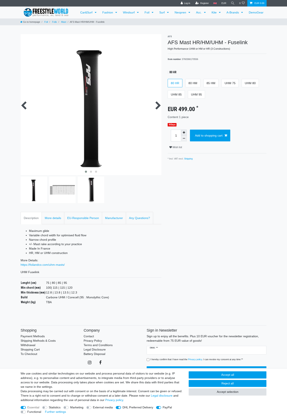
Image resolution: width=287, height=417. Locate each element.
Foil (147, 12)
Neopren (181, 12)
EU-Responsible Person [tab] (83, 218)
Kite (214, 12)
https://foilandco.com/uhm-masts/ (43, 264)
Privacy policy (114, 400)
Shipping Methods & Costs (38, 340)
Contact (89, 336)
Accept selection (227, 391)
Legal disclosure (161, 395)
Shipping (188, 158)
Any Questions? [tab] (139, 218)
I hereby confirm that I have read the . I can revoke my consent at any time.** (196, 359)
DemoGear (256, 12)
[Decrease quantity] (184, 138)
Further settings (55, 411)
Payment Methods (33, 336)
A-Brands (233, 12)
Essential (33, 407)
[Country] (215, 3)
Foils (54, 22)
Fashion (108, 12)
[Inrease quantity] (184, 132)
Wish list (177, 147)
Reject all (227, 383)
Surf (162, 12)
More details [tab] (53, 218)
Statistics (55, 407)
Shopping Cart (30, 349)
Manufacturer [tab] (114, 218)
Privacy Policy (93, 340)
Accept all (227, 374)
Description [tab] (31, 218)
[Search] (233, 3)
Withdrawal (28, 345)
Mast (63, 22)
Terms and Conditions (98, 345)
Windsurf (129, 12)
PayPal (167, 407)
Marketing (76, 407)
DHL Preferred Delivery (137, 407)
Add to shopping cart (208, 135)
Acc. (199, 12)
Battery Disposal (94, 354)
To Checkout (29, 354)
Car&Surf (86, 12)
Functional (34, 411)
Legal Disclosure (95, 349)
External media (103, 407)
